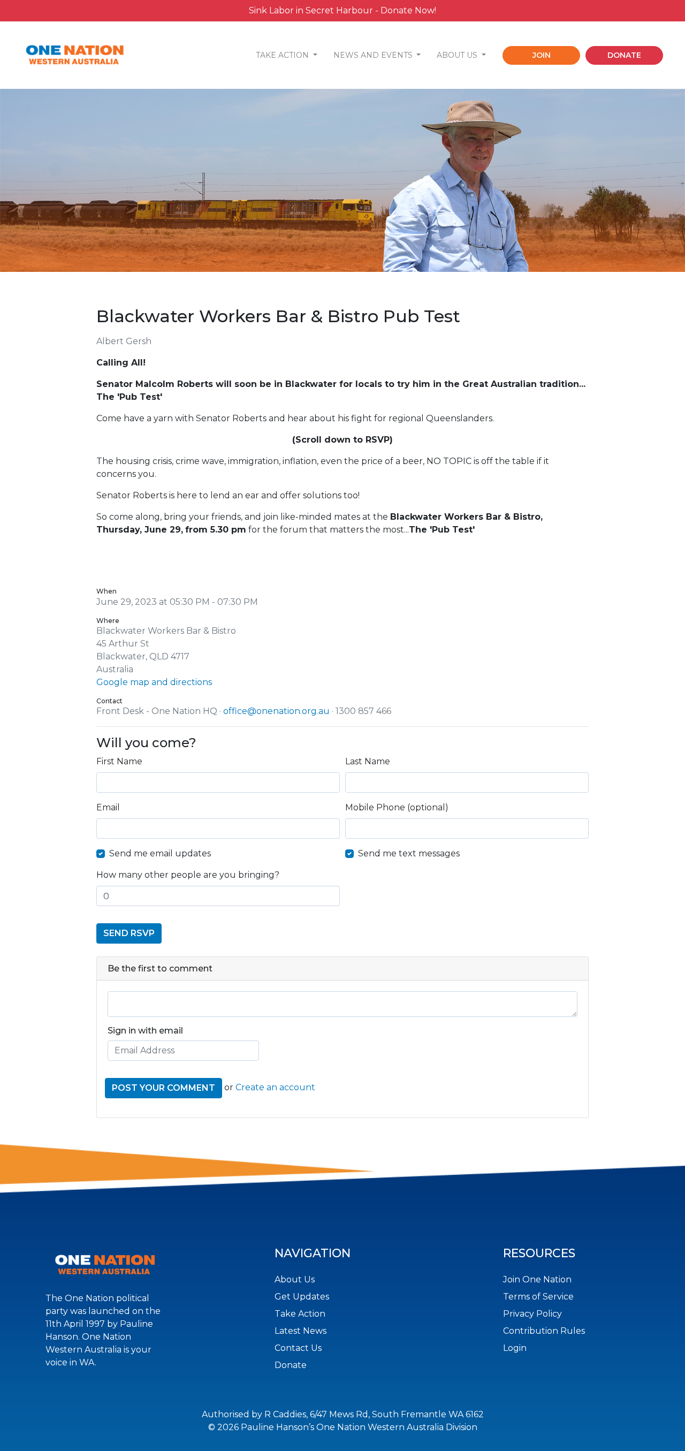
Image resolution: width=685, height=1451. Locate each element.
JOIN (541, 55)
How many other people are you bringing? (187, 875)
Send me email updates (160, 853)
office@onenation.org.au (276, 711)
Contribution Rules (544, 1331)
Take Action (300, 1314)
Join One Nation (537, 1279)
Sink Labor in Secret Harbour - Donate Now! (342, 10)
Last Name (367, 761)
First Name (119, 761)
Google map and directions (154, 682)
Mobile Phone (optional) (396, 807)
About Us (295, 1279)
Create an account (275, 1087)
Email (108, 807)
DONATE (624, 55)
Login (515, 1348)
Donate (291, 1365)
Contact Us (298, 1348)
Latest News (300, 1331)
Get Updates (302, 1297)
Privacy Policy (532, 1314)
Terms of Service (538, 1297)
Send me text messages (409, 853)
